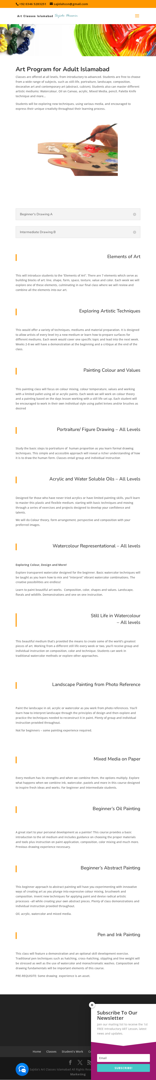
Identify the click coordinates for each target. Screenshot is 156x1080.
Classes (51, 1051)
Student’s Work (72, 1051)
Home (37, 1051)
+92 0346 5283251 (32, 4)
